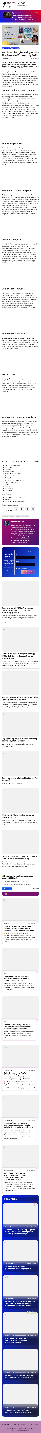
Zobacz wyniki (34, 889)
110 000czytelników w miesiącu (23, 3)
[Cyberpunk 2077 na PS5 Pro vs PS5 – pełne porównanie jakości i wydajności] (20, 1323)
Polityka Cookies (33, 1424)
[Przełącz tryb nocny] (10, 7)
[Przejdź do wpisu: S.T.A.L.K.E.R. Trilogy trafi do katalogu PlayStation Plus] (20, 800)
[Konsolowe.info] (9, 4)
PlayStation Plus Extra (8, 516)
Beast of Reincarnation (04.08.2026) (16, 882)
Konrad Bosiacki (34, 59)
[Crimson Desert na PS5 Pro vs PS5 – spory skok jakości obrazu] (20, 1395)
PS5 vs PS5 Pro (10, 1199)
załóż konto (8, 563)
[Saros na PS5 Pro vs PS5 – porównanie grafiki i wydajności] (20, 1251)
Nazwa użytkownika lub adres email (24, 553)
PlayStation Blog (12, 505)
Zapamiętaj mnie (22, 569)
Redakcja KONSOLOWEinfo (10, 1424)
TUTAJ (11, 118)
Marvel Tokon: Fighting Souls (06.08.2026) (18, 884)
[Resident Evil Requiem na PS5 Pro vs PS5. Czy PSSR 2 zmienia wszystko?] (20, 1360)
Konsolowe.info (29, 1428)
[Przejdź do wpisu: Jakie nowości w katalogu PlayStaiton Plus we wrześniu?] (20, 763)
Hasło (17, 561)
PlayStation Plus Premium (21, 516)
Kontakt (23, 1424)
